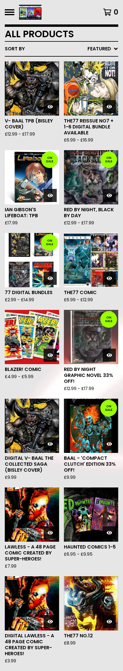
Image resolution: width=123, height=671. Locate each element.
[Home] (53, 12)
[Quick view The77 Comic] (109, 278)
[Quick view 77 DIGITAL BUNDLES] (50, 278)
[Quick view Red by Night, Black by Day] (109, 195)
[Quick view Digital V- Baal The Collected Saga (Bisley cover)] (50, 444)
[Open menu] (9, 12)
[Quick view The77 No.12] (109, 621)
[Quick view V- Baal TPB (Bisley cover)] (50, 106)
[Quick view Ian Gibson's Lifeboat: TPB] (50, 195)
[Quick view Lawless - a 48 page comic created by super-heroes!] (50, 532)
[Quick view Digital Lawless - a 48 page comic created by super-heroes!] (50, 621)
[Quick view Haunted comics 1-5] (109, 532)
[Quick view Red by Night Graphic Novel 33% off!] (109, 355)
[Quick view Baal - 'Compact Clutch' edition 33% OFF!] (109, 444)
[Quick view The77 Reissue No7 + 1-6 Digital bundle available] (109, 106)
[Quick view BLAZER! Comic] (50, 355)
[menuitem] (61, 49)
